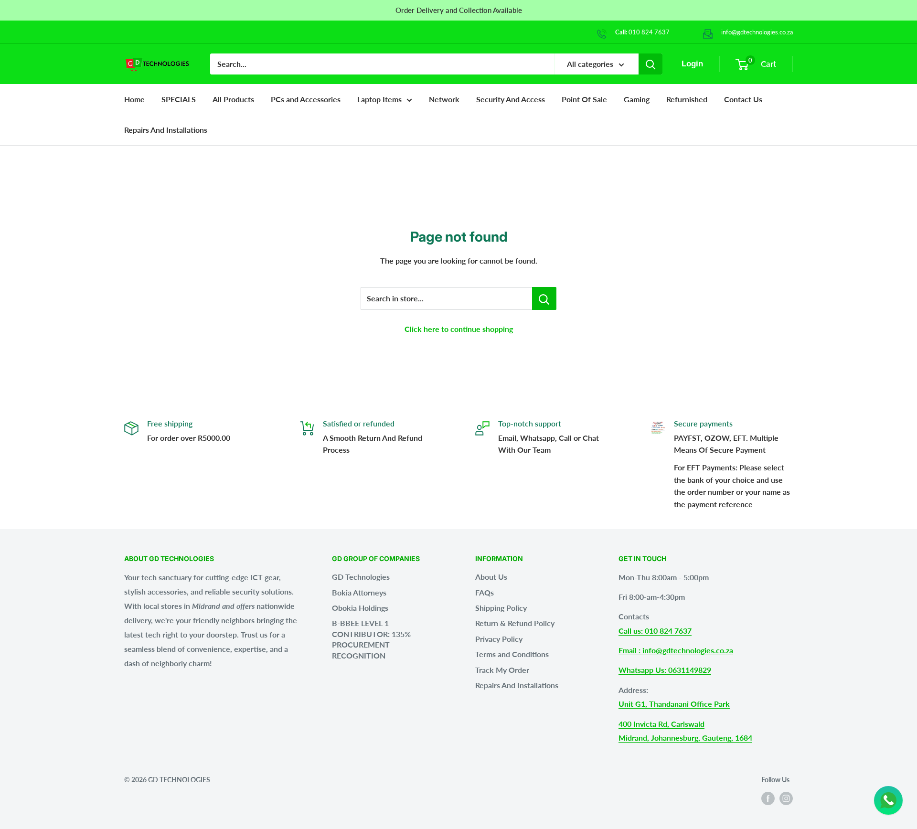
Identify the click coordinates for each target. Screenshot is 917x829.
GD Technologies (361, 576)
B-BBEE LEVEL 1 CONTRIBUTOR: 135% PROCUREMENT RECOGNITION (371, 638)
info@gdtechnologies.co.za (757, 32)
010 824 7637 (649, 32)
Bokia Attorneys (359, 592)
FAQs (484, 592)
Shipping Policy (501, 607)
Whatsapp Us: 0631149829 (664, 669)
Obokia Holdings (360, 607)
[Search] (650, 63)
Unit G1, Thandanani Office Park (674, 703)
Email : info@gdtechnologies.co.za (675, 650)
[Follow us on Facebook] (768, 798)
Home (134, 99)
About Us (491, 576)
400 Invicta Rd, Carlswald (661, 723)
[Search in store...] (544, 298)
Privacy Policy (498, 638)
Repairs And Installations (516, 685)
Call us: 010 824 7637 (655, 630)
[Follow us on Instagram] (786, 798)
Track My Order (502, 669)
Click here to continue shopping (459, 328)
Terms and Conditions (512, 654)
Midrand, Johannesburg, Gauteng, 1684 (685, 737)
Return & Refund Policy (514, 622)
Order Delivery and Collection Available (458, 10)
